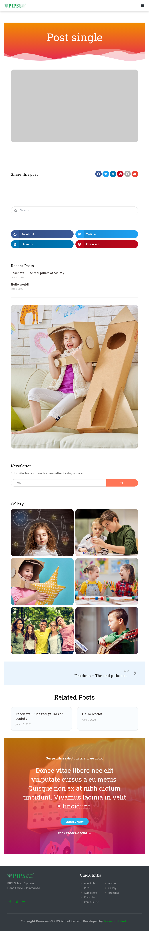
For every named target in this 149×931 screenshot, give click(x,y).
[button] (98, 174)
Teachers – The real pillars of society (38, 273)
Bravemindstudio (115, 921)
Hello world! (20, 284)
